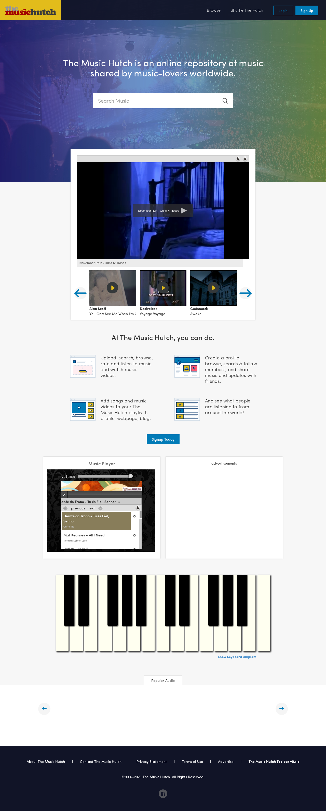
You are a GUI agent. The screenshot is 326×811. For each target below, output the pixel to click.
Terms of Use (192, 761)
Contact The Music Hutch (101, 761)
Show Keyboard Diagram (237, 656)
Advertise (226, 761)
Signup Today (163, 439)
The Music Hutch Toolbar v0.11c (274, 761)
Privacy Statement (152, 761)
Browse (214, 10)
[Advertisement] (224, 506)
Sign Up (307, 10)
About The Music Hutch (46, 761)
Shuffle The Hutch (247, 10)
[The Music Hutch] (30, 10)
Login (283, 10)
